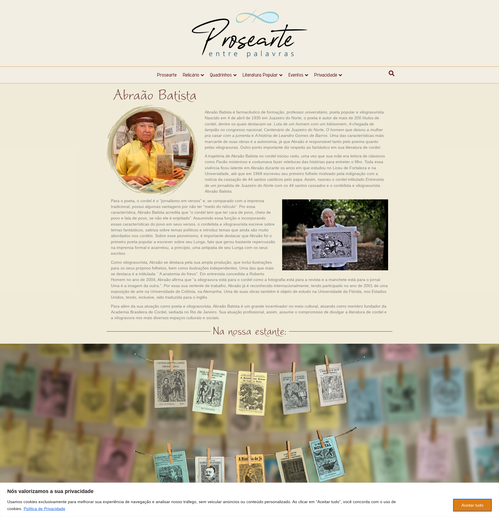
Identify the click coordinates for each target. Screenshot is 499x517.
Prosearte (167, 75)
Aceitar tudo (472, 505)
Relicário (191, 75)
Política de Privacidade (44, 508)
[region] (249, 500)
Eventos (296, 75)
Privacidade (325, 75)
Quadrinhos (221, 75)
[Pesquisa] (391, 73)
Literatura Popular (260, 75)
